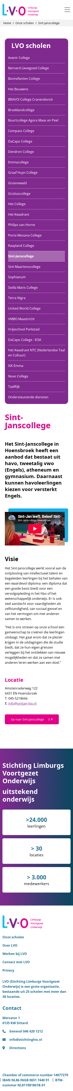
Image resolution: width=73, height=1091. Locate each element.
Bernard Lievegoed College (28, 68)
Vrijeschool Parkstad (24, 329)
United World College (24, 308)
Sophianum (17, 277)
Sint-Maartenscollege (24, 266)
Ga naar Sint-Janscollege (28, 719)
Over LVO (9, 945)
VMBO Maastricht (21, 319)
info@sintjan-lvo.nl (22, 703)
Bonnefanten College (24, 78)
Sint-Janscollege (21, 256)
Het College (17, 204)
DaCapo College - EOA (24, 340)
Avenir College (19, 57)
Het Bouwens (18, 89)
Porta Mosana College (25, 235)
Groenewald (17, 183)
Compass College (21, 131)
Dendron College (21, 151)
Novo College (18, 376)
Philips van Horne (21, 225)
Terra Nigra (17, 298)
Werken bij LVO (14, 953)
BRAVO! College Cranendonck (30, 99)
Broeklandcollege (21, 110)
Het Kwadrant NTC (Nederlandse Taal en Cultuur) (36, 352)
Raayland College (21, 245)
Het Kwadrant (18, 214)
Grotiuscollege (19, 193)
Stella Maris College (23, 287)
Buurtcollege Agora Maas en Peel (33, 120)
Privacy (8, 970)
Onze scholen (13, 937)
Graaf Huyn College (23, 172)
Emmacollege (18, 162)
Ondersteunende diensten (28, 397)
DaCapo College (20, 141)
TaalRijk (14, 386)
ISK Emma (15, 365)
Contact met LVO (16, 962)
